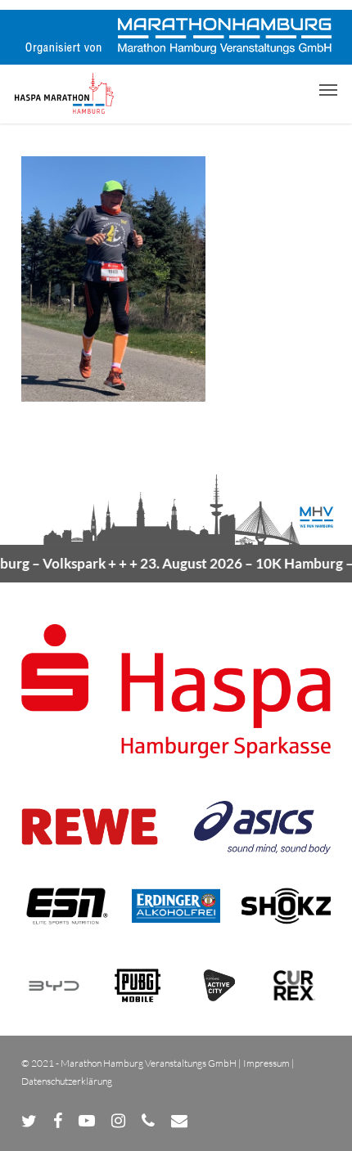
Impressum (266, 1063)
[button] (328, 89)
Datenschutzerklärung (66, 1081)
